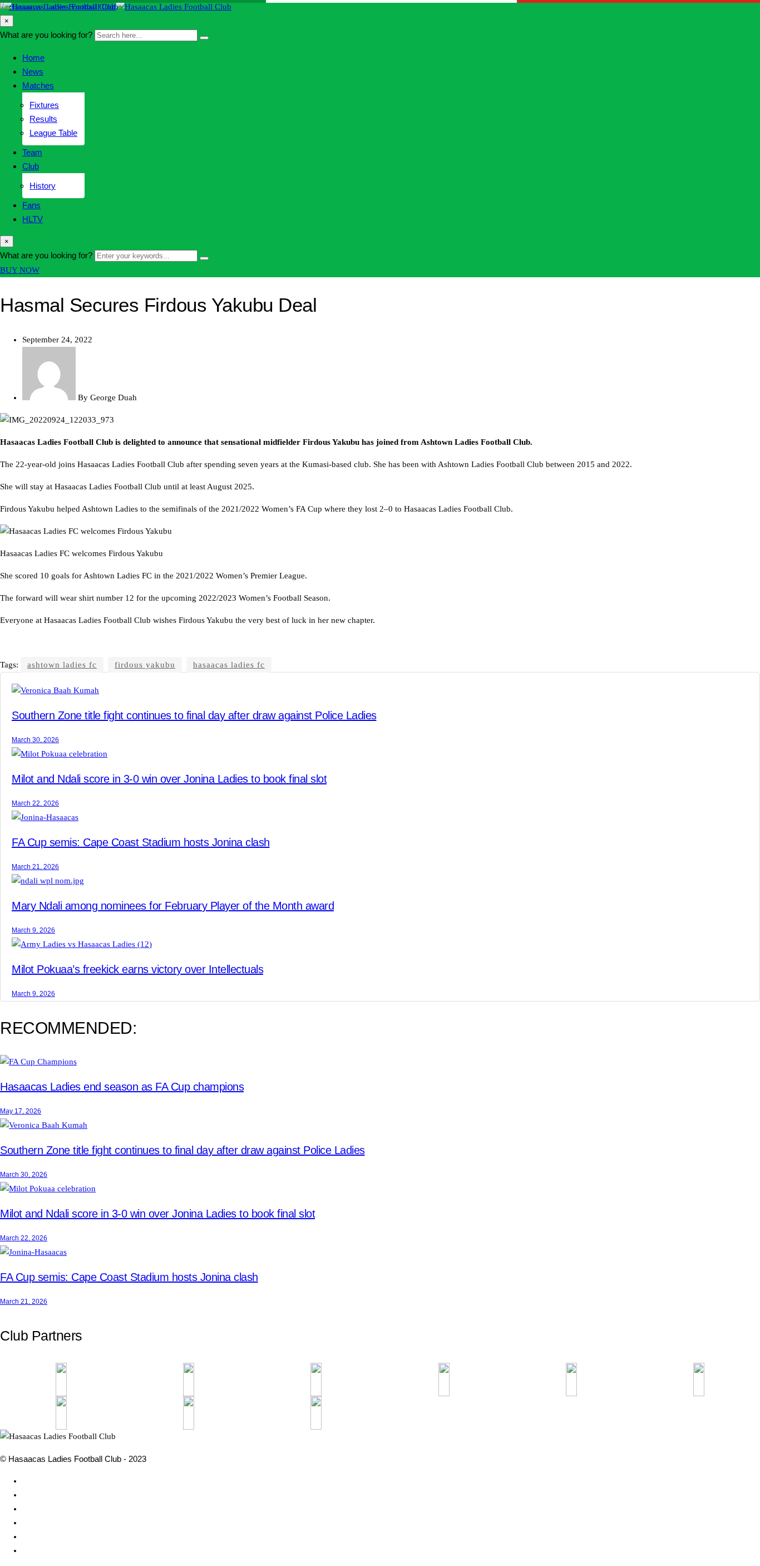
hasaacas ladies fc (229, 664)
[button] (20, 270)
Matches (38, 85)
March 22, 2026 (35, 803)
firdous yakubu (145, 664)
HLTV (32, 219)
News (32, 71)
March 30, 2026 (35, 740)
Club (30, 166)
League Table (53, 133)
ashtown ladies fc (62, 664)
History (42, 185)
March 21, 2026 (35, 867)
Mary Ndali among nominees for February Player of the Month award (173, 906)
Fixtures (44, 105)
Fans (31, 205)
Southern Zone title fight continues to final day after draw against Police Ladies (194, 715)
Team (32, 152)
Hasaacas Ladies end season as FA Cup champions (122, 1087)
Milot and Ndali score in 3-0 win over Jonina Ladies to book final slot (169, 779)
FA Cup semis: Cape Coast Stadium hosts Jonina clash (141, 842)
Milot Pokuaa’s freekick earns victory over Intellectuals (137, 969)
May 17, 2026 (20, 1111)
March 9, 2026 (33, 930)
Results (43, 119)
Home (33, 57)
